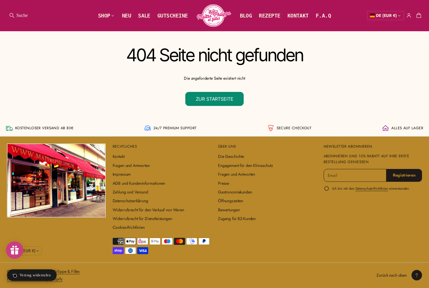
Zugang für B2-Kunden (237, 218)
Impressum (122, 174)
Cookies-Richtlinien (129, 227)
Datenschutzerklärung (130, 201)
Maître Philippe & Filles (60, 271)
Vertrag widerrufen (35, 275)
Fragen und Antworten (131, 165)
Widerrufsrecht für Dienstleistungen (142, 218)
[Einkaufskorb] (418, 15)
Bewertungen (229, 210)
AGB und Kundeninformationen (139, 183)
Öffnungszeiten (230, 201)
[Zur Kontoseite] (409, 15)
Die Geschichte (231, 156)
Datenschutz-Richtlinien (371, 188)
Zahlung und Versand (130, 192)
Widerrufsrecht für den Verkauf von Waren (148, 210)
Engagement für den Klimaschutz (245, 165)
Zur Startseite (214, 99)
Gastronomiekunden (235, 192)
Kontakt (119, 156)
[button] (18, 15)
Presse (223, 183)
